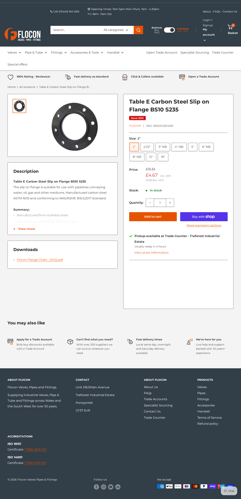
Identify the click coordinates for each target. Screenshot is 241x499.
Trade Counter (222, 52)
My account (209, 32)
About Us (151, 387)
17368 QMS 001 (35, 449)
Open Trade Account (161, 52)
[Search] (138, 30)
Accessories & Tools (84, 52)
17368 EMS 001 (35, 463)
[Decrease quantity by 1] (150, 203)
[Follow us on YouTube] (110, 486)
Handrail (113, 52)
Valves (12, 52)
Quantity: (136, 202)
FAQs (216, 11)
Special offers (17, 64)
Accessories (206, 405)
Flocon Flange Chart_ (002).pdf (40, 260)
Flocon (135, 125)
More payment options (204, 225)
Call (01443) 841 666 (66, 11)
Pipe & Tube (34, 52)
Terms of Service (209, 417)
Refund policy (207, 423)
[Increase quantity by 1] (170, 203)
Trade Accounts (155, 399)
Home (12, 87)
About (207, 11)
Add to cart (153, 216)
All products (27, 87)
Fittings (57, 52)
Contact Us (230, 11)
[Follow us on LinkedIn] (117, 486)
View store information (151, 252)
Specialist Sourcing (194, 52)
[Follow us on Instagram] (103, 486)
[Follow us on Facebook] (96, 486)
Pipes (201, 393)
